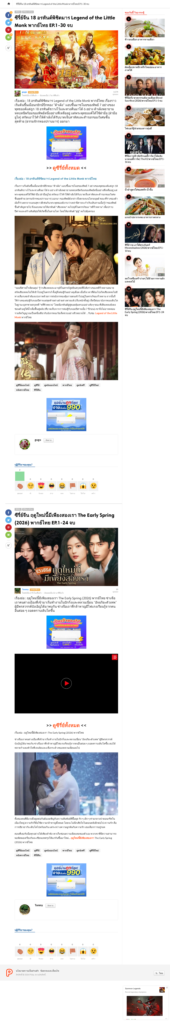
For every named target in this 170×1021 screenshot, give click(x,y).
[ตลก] (62, 486)
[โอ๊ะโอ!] (83, 486)
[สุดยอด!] (20, 486)
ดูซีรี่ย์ (36, 385)
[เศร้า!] (93, 486)
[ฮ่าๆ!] (51, 486)
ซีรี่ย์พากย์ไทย (28, 12)
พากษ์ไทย (67, 385)
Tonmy (25, 589)
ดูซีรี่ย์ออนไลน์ (22, 385)
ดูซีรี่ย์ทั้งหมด (66, 168)
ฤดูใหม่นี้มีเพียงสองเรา (82, 837)
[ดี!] (30, 486)
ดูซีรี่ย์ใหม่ (94, 385)
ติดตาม (49, 440)
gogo (24, 92)
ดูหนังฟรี (81, 385)
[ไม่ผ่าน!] (72, 486)
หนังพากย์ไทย (22, 390)
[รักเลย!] (41, 486)
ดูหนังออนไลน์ (51, 385)
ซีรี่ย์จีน (18, 12)
